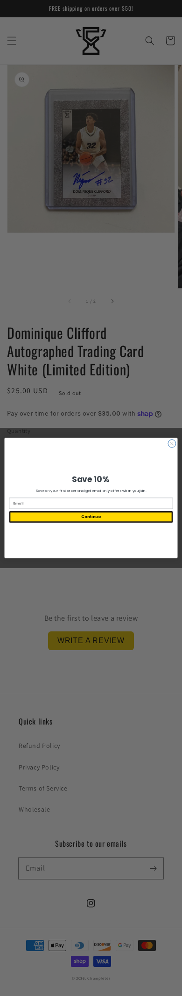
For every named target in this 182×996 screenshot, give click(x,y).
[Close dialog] (172, 443)
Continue (90, 517)
